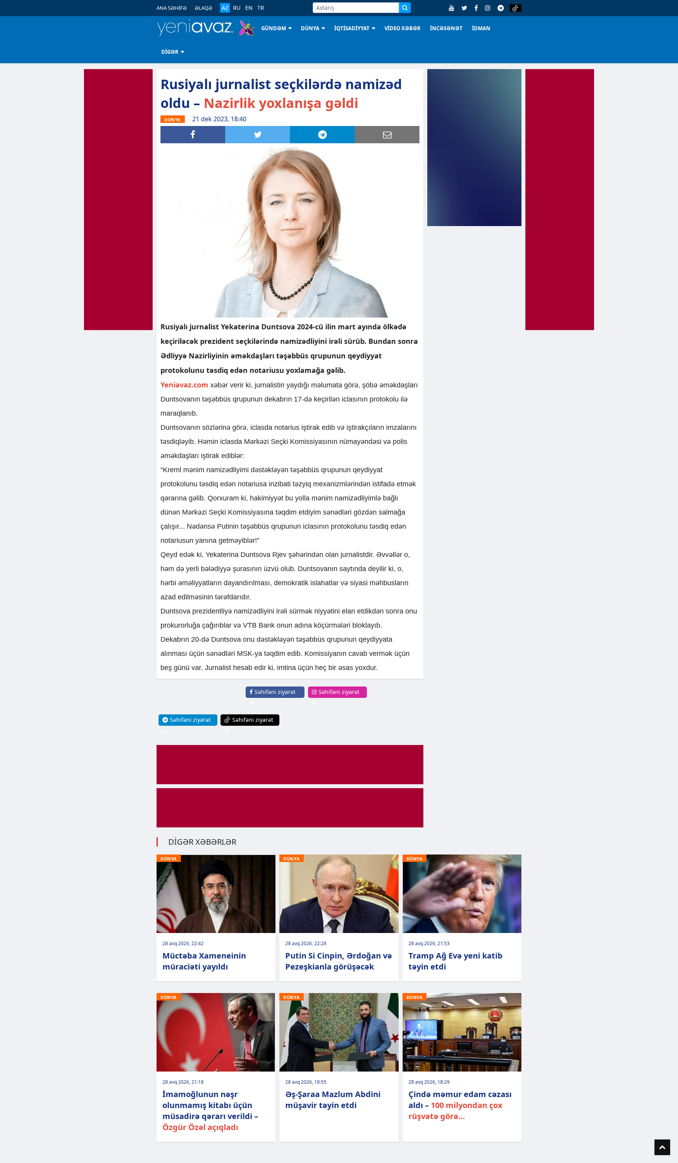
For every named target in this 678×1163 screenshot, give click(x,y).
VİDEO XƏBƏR (403, 28)
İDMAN (481, 28)
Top (662, 1147)
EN (249, 7)
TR (260, 7)
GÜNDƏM (273, 28)
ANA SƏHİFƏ (172, 7)
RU (237, 7)
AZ (225, 7)
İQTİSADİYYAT (352, 28)
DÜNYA (310, 28)
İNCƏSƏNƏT (446, 28)
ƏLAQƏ (203, 7)
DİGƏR (170, 51)
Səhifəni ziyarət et (272, 697)
